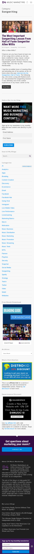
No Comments (22, 47)
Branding (5, 176)
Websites (5, 296)
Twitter (4, 285)
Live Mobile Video (8, 208)
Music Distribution (8, 232)
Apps (3, 173)
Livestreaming (7, 215)
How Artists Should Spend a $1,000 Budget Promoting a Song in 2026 (17, 514)
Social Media (6, 267)
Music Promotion (8, 239)
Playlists (5, 257)
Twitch (4, 281)
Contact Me (17, 449)
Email (4, 190)
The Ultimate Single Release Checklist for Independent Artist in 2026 (16, 519)
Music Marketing (8, 236)
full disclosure (9, 429)
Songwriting (14, 47)
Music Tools (6, 246)
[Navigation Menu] (31, 2)
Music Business (7, 229)
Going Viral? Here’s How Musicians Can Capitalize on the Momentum (16, 525)
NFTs (4, 250)
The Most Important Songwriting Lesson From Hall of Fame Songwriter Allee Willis (16, 40)
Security (5, 260)
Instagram (5, 204)
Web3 (4, 292)
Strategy (5, 278)
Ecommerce (6, 187)
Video (4, 289)
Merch (4, 222)
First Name (7, 138)
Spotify (4, 274)
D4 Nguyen (6, 47)
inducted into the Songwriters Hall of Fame (15, 74)
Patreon (4, 253)
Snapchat (5, 264)
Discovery (5, 183)
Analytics (5, 169)
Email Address (8, 132)
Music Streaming (8, 243)
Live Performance (8, 211)
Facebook (5, 194)
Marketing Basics (8, 218)
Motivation (5, 225)
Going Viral (6, 201)
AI (16, 166)
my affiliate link (10, 423)
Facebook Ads (7, 197)
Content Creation (8, 180)
